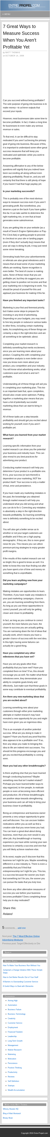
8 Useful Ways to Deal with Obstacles (18, 986)
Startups (11, 1086)
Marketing (12, 1054)
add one (22, 928)
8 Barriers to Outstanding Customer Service (20, 982)
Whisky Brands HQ (10, 1109)
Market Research (15, 1050)
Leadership (12, 1036)
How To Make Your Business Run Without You (21, 965)
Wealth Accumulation (16, 1090)
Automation (12, 1005)
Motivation (12, 1059)
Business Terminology (17, 1014)
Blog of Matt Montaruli (12, 1113)
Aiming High (13, 1001)
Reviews (11, 1077)
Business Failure (14, 1009)
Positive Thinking (15, 1068)
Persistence (12, 1063)
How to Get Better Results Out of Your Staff (20, 977)
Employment (13, 1027)
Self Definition (13, 1081)
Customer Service (15, 1023)
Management (13, 1045)
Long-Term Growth (15, 1041)
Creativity (11, 1018)
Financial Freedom (15, 1032)
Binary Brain (8, 1118)
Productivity (12, 1072)
